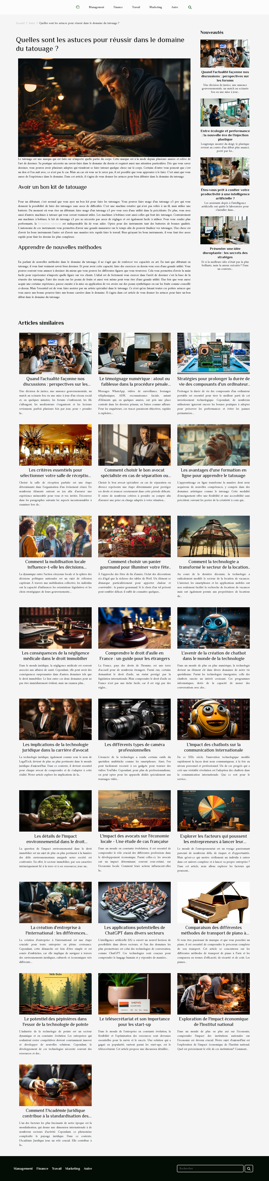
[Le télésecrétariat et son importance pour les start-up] (134, 993)
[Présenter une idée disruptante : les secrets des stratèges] (224, 230)
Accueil (20, 23)
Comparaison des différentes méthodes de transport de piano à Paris (213, 933)
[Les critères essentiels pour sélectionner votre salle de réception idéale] (55, 444)
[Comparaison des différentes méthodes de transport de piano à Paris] (213, 902)
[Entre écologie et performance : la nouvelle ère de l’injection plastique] (224, 113)
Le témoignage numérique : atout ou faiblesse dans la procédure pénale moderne (134, 384)
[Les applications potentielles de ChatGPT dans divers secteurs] (134, 902)
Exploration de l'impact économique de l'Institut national (213, 1021)
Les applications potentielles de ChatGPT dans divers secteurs (134, 930)
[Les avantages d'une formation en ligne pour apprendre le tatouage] (213, 444)
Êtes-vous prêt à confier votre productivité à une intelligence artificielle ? (225, 194)
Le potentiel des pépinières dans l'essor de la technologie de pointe (55, 1021)
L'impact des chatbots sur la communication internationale (213, 747)
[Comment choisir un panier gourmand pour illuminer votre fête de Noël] (134, 536)
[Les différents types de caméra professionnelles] (134, 719)
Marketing (156, 7)
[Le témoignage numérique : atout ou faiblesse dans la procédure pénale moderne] (134, 353)
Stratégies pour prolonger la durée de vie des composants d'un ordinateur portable (213, 384)
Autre (174, 7)
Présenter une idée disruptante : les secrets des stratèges (225, 253)
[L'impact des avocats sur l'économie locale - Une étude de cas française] (134, 810)
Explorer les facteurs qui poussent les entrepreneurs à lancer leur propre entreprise (213, 841)
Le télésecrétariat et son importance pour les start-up (134, 1021)
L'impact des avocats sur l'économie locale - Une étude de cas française (134, 838)
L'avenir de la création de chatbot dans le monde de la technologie (213, 655)
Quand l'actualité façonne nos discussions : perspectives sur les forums (225, 76)
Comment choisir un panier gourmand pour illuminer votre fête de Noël (134, 567)
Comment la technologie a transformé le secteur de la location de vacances (213, 567)
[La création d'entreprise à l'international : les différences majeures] (55, 902)
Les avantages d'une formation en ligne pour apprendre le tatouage (213, 472)
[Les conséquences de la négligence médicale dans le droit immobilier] (55, 627)
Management (96, 7)
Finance (118, 7)
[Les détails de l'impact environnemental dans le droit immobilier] (55, 810)
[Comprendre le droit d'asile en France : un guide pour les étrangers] (134, 627)
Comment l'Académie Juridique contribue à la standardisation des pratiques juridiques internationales (55, 1116)
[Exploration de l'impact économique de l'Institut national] (213, 993)
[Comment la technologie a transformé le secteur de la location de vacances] (213, 536)
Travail (136, 7)
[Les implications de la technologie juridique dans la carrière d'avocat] (55, 719)
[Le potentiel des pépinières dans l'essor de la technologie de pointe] (55, 993)
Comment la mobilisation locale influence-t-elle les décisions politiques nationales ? (55, 567)
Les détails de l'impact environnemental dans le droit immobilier (55, 841)
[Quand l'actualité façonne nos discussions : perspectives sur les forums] (224, 54)
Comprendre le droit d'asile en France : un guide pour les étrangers (134, 655)
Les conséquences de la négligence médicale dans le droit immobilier (55, 655)
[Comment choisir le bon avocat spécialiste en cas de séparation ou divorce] (134, 444)
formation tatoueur (49, 223)
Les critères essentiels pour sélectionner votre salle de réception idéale (55, 475)
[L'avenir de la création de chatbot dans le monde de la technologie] (213, 627)
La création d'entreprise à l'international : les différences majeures (55, 933)
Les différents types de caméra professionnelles (134, 747)
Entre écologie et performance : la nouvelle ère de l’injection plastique (225, 135)
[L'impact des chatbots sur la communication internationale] (213, 719)
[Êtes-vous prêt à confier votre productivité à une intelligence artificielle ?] (224, 171)
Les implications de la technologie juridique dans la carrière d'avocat (55, 747)
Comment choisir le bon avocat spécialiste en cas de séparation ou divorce (134, 475)
